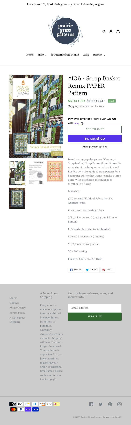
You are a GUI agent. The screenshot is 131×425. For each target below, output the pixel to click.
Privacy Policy (17, 307)
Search (13, 297)
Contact (14, 302)
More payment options (95, 146)
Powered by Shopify (112, 417)
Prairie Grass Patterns (91, 417)
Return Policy (17, 312)
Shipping (73, 106)
